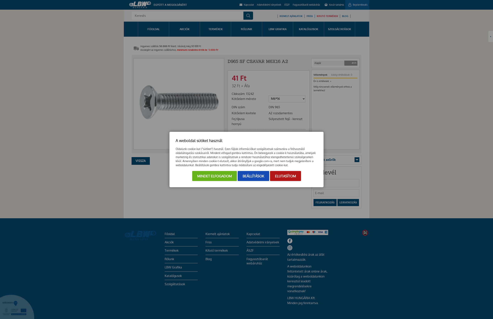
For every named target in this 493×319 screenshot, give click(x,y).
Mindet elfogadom (214, 176)
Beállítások (253, 176)
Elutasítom (285, 176)
